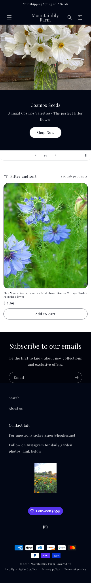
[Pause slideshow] (86, 155)
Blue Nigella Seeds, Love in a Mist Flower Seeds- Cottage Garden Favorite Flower (45, 295)
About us (16, 408)
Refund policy (28, 569)
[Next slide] (55, 155)
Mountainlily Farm (43, 564)
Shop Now (45, 132)
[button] (9, 17)
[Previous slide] (35, 155)
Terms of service (75, 569)
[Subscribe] (77, 377)
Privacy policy (51, 569)
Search (14, 398)
